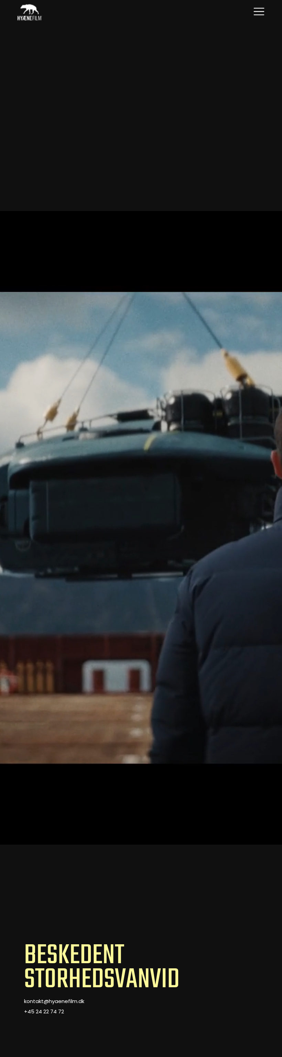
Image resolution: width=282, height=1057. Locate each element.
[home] (30, 12)
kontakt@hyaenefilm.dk (54, 1001)
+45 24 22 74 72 (44, 1012)
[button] (259, 12)
